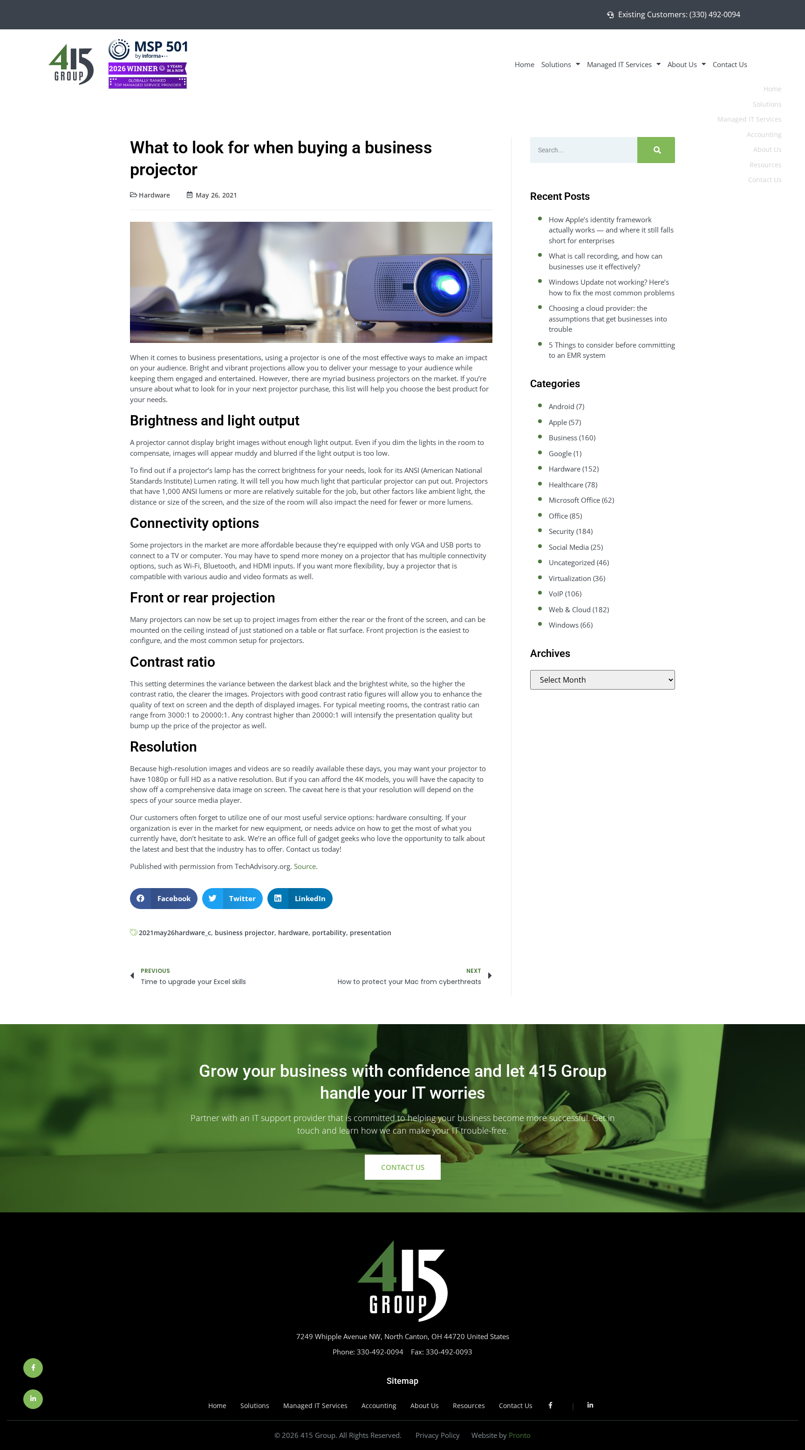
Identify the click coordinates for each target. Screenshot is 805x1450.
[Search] (656, 150)
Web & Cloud (570, 609)
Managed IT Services (619, 64)
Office (558, 515)
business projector (244, 932)
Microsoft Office (574, 500)
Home (524, 64)
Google (560, 453)
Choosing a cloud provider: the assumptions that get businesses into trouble (608, 318)
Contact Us (730, 64)
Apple (558, 422)
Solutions (556, 64)
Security (561, 531)
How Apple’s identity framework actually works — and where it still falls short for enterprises (611, 230)
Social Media (569, 547)
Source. (306, 866)
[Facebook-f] (33, 1368)
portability (329, 932)
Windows (564, 624)
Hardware (154, 195)
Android (561, 406)
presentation (370, 932)
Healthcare (566, 484)
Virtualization (570, 578)
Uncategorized (572, 562)
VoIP (556, 593)
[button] (164, 898)
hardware (293, 932)
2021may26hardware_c (175, 932)
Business (563, 437)
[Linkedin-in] (33, 1399)
